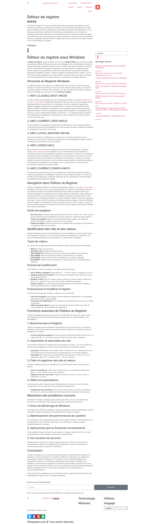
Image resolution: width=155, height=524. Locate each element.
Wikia (90, 11)
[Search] (97, 57)
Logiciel (79, 7)
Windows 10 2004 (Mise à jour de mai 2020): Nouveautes (110, 66)
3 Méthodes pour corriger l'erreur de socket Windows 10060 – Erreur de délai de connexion (111, 109)
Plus (69, 113)
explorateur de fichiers (83, 187)
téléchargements (86, 3)
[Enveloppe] (97, 7)
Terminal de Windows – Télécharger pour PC (110, 116)
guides (71, 7)
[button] (28, 21)
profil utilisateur (38, 152)
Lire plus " (98, 71)
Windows (89, 7)
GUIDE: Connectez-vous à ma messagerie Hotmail (109, 97)
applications (73, 3)
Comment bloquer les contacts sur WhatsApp (111, 78)
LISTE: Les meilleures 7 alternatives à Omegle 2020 (110, 87)
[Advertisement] (111, 37)
